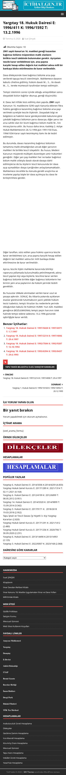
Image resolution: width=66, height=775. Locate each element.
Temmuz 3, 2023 (13, 38)
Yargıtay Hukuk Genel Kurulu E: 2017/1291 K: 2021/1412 (31, 522)
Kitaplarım (7, 582)
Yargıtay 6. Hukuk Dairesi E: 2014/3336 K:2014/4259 (29, 484)
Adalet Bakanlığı (10, 665)
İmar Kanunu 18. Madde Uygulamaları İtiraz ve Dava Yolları (29, 592)
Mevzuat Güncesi (11, 621)
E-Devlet (7, 659)
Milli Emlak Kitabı (10, 597)
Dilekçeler (7, 728)
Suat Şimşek (29, 38)
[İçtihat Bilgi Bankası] (33, 8)
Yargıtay (7, 646)
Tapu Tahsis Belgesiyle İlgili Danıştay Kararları (29, 367)
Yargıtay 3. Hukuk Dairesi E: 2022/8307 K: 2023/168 (29, 543)
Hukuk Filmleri (10, 703)
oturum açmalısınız (37, 416)
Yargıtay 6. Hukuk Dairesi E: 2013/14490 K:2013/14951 (30, 536)
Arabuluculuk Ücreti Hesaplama (17, 723)
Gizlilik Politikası (10, 611)
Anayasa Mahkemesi (12, 640)
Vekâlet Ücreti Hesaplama (14, 757)
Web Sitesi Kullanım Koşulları (16, 626)
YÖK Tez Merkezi (11, 710)
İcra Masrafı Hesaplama (13, 738)
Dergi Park (8, 697)
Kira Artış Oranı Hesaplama (15, 743)
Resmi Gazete (9, 678)
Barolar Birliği (9, 684)
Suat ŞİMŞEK (9, 577)
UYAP (5, 672)
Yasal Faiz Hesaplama (12, 762)
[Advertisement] (33, 216)
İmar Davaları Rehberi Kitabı (15, 587)
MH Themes (29, 772)
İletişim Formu (9, 616)
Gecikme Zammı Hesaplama (15, 733)
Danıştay (7, 653)
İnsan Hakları (9, 691)
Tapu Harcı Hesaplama (13, 753)
